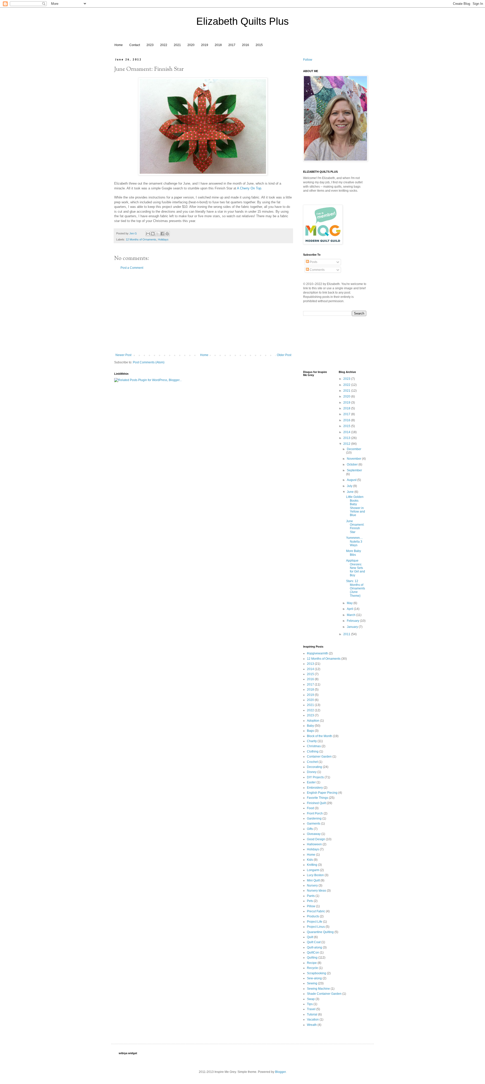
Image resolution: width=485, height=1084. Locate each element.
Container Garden (319, 756)
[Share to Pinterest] (167, 233)
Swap (311, 999)
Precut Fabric (316, 911)
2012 (347, 444)
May (350, 603)
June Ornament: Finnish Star (355, 526)
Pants (311, 896)
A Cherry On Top (249, 188)
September (354, 470)
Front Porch (315, 813)
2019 (204, 45)
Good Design (316, 839)
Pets (310, 901)
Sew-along (314, 978)
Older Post (284, 355)
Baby (310, 725)
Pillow (311, 906)
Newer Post (123, 355)
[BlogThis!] (152, 233)
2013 (347, 438)
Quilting (312, 957)
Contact (134, 45)
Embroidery (315, 787)
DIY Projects (315, 777)
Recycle (312, 968)
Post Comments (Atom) (148, 362)
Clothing (313, 751)
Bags (310, 731)
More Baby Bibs (353, 552)
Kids (310, 859)
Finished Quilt (316, 803)
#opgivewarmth (317, 653)
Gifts (310, 829)
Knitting (312, 865)
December (354, 449)
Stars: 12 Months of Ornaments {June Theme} (355, 588)
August (352, 480)
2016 (245, 45)
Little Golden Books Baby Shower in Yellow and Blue (355, 506)
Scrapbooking (316, 973)
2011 (347, 634)
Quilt (310, 937)
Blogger (280, 1072)
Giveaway (314, 834)
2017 (231, 45)
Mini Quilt (313, 880)
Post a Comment (131, 268)
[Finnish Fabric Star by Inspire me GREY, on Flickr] (203, 174)
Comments (317, 270)
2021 (177, 45)
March (351, 615)
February (353, 621)
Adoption (313, 720)
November (354, 458)
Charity (312, 741)
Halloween (314, 844)
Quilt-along (314, 947)
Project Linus (316, 926)
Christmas (314, 746)
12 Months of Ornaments (141, 239)
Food (310, 808)
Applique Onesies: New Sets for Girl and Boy (355, 568)
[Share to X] (157, 233)
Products (313, 916)
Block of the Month (319, 736)
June (350, 492)
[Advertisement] (203, 311)
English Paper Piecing (322, 792)
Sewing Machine (318, 988)
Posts (313, 262)
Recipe (312, 963)
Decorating (314, 767)
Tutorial (312, 1014)
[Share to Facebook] (162, 233)
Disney (312, 772)
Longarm (313, 870)
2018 (218, 45)
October (352, 464)
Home (118, 45)
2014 (347, 432)
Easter (311, 782)
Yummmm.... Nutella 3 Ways (354, 541)
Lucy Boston (315, 875)
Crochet (312, 762)
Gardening (314, 818)
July (350, 486)
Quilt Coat (314, 942)
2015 (259, 45)
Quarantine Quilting (320, 932)
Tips (310, 1004)
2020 (191, 45)
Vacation (313, 1019)
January (353, 627)
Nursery (312, 885)
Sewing (312, 983)
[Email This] (148, 233)
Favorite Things (317, 798)
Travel (311, 1009)
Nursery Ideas (316, 890)
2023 (150, 45)
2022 (163, 45)
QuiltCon (313, 952)
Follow (307, 59)
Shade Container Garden (324, 993)
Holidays (163, 239)
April (350, 609)
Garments (313, 823)
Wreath (312, 1025)
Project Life (314, 921)
